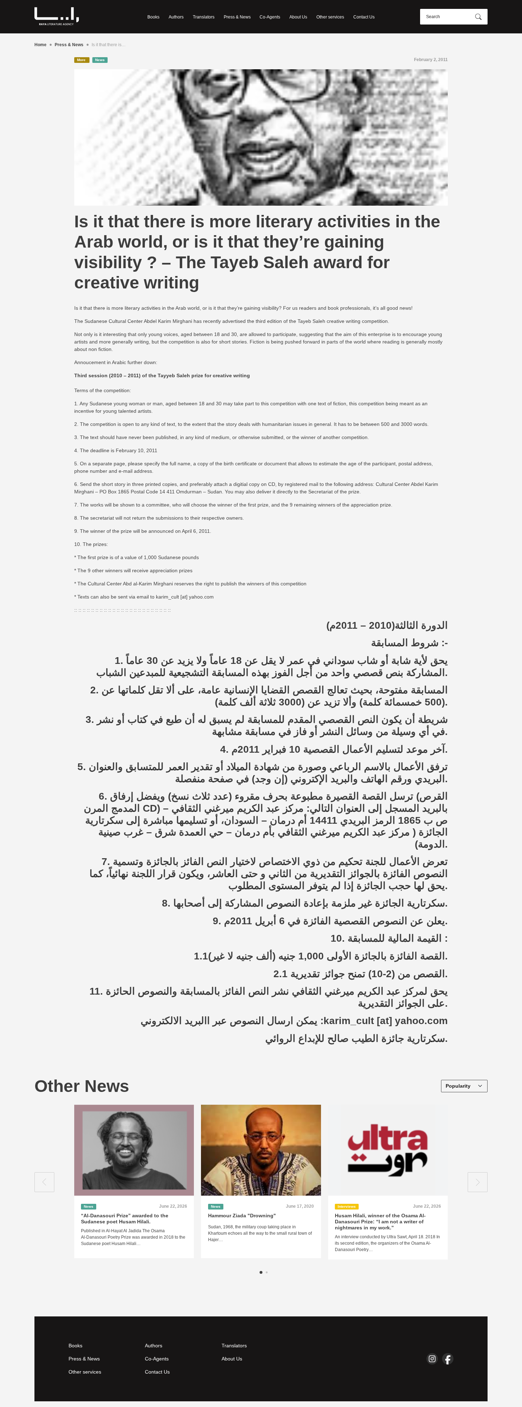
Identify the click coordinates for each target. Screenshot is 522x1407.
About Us (298, 17)
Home (40, 44)
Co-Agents (270, 17)
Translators (203, 17)
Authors (176, 17)
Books (153, 17)
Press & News (237, 17)
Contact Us (364, 17)
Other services (330, 17)
